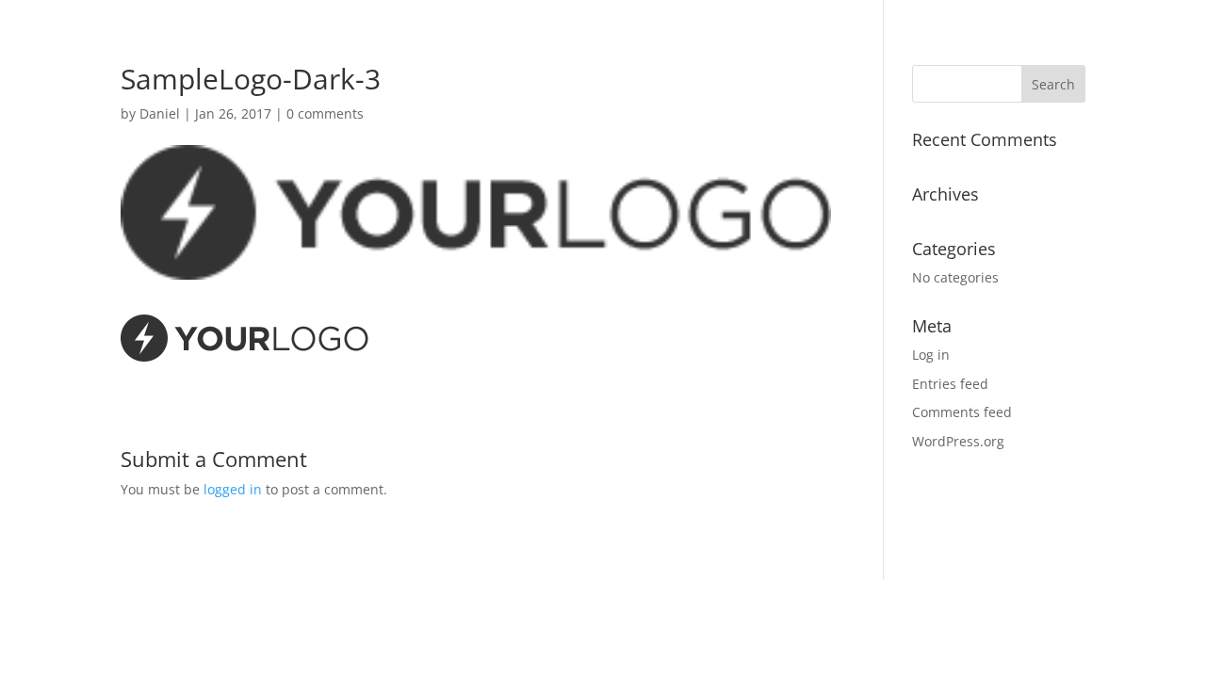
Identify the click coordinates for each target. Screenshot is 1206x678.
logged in (233, 489)
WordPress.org (958, 441)
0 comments (325, 113)
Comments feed (962, 412)
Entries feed (950, 384)
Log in (931, 354)
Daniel (159, 113)
